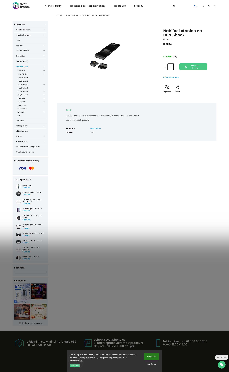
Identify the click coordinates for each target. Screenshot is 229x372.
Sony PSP (21, 71)
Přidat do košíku (195, 66)
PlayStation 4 (23, 91)
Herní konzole (22, 66)
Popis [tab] (68, 110)
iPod (18, 40)
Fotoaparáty (21, 126)
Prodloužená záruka (25, 152)
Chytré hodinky (22, 50)
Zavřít (199, 96)
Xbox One (21, 102)
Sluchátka (20, 56)
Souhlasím (151, 356)
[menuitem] (55, 6)
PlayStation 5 (23, 95)
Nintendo (21, 112)
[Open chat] (222, 365)
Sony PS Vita (22, 74)
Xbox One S (22, 105)
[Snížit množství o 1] (165, 67)
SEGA (20, 116)
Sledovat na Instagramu (32, 323)
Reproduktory (22, 61)
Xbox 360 (21, 98)
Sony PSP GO (23, 78)
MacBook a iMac (23, 35)
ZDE (81, 361)
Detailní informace (171, 77)
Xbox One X (22, 109)
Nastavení (75, 366)
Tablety (19, 45)
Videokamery (22, 131)
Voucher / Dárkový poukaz (28, 146)
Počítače (20, 120)
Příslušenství (21, 141)
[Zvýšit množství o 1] (176, 67)
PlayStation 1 (23, 81)
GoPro (19, 136)
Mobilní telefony (23, 30)
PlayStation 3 (23, 88)
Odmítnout (152, 364)
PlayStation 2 (23, 85)
